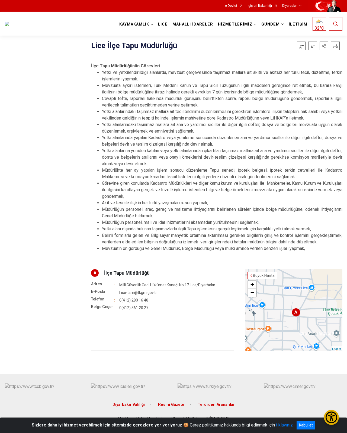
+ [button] (252, 284)
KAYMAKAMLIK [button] (134, 24)
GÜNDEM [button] (270, 24)
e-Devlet (231, 6)
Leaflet (336, 348)
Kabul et (306, 425)
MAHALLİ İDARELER (192, 24)
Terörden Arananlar (216, 404)
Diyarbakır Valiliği (129, 404)
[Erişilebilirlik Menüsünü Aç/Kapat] (331, 417)
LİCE (163, 24)
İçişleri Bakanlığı (260, 6)
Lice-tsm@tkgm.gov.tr (138, 292)
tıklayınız (284, 425)
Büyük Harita (264, 275)
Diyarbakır (289, 6)
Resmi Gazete (171, 404)
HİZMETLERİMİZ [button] (235, 24)
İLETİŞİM (298, 24)
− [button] (252, 292)
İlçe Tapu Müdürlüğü (127, 273)
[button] (324, 46)
